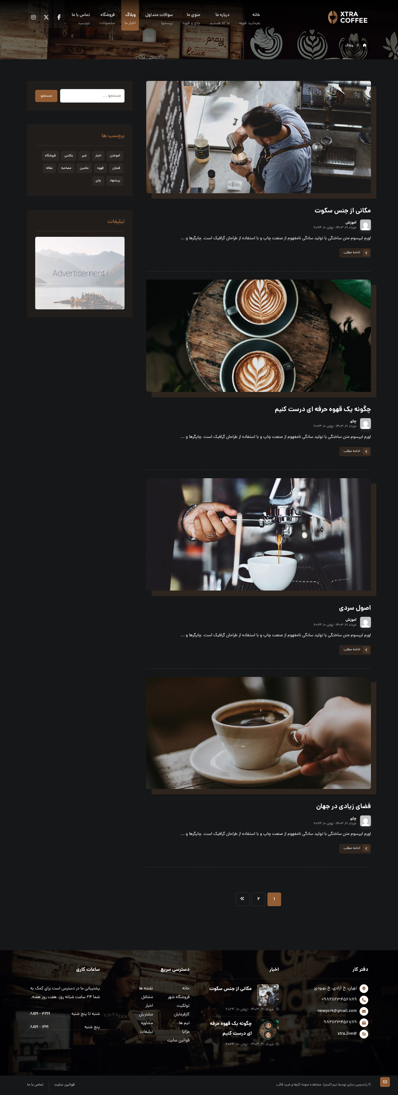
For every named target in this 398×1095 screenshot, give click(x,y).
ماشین (84, 168)
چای (353, 421)
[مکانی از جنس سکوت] (268, 995)
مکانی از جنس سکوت (230, 989)
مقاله (49, 168)
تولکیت (183, 1006)
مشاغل (147, 997)
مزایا (186, 1032)
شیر (84, 155)
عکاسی (68, 155)
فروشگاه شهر (179, 997)
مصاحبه (66, 168)
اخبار (98, 155)
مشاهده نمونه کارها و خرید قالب (298, 1084)
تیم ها (184, 1023)
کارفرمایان (182, 1014)
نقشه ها (146, 988)
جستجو (46, 96)
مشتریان (146, 1014)
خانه (186, 988)
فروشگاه (50, 155)
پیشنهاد (115, 180)
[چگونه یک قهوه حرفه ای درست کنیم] (268, 1030)
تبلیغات (146, 1032)
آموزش (350, 222)
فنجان (116, 168)
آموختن (115, 155)
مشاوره (147, 1023)
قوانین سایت (178, 1040)
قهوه (100, 168)
